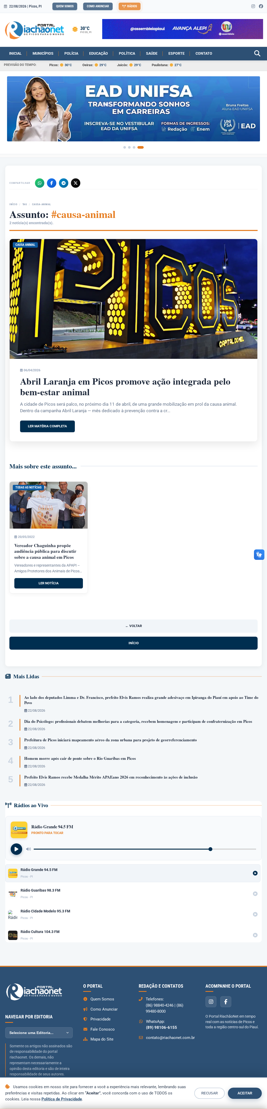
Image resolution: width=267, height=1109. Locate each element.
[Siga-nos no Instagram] (253, 6)
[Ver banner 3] (137, 145)
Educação (98, 53)
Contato (204, 53)
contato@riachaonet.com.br (170, 1035)
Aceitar (245, 1093)
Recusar (209, 1093)
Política (127, 53)
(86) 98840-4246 (159, 1003)
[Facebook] (51, 181)
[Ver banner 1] (126, 145)
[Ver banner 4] (142, 145)
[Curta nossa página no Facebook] (261, 6)
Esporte (176, 53)
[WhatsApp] (39, 181)
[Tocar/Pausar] (16, 847)
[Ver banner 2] (133, 145)
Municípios (43, 53)
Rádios (132, 6)
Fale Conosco (102, 1027)
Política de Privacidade (61, 1099)
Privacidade (100, 1017)
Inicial (15, 53)
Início (13, 202)
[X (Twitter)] (75, 181)
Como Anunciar (98, 6)
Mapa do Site (101, 1037)
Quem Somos (65, 6)
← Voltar (133, 624)
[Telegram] (63, 181)
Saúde (151, 53)
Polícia (71, 53)
